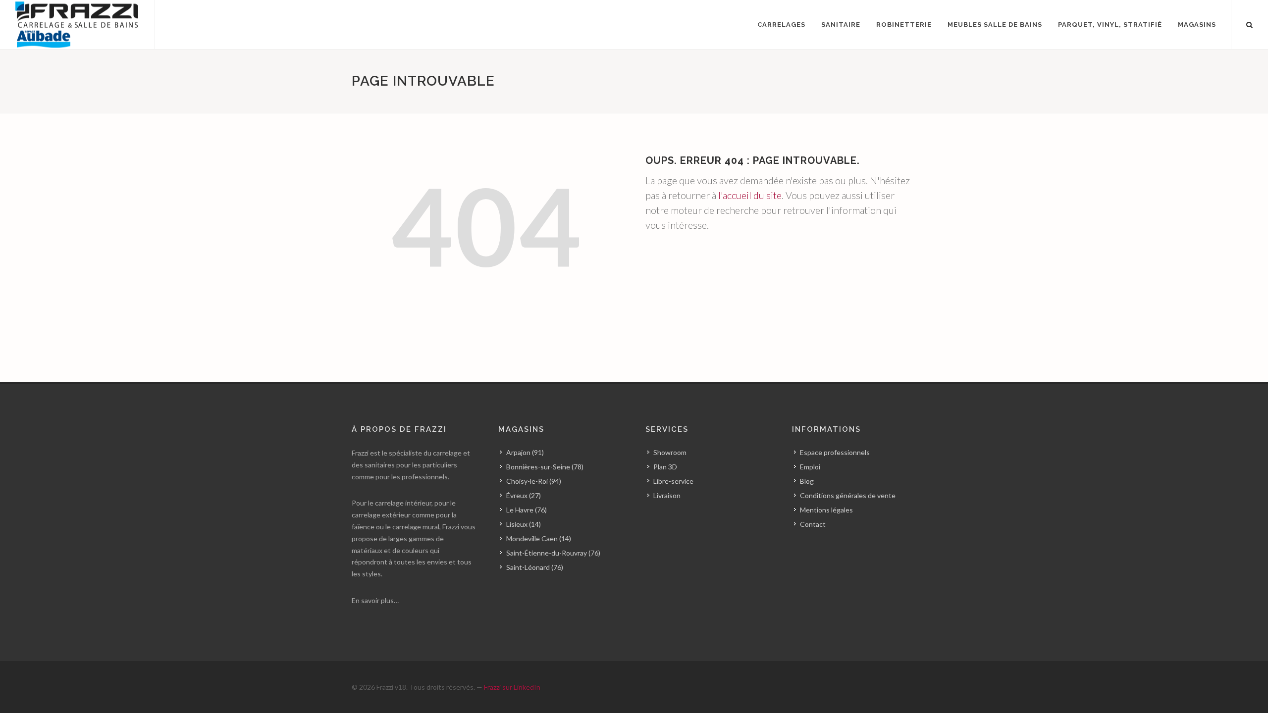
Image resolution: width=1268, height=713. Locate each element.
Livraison (667, 495)
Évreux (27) (523, 495)
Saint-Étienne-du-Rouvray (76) (553, 553)
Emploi (810, 466)
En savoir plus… (375, 600)
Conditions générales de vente (848, 495)
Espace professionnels (835, 452)
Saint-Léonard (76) (534, 567)
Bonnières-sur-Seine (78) (544, 466)
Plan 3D (665, 466)
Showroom (670, 452)
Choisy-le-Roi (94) (533, 481)
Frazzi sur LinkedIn (512, 687)
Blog (807, 481)
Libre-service (673, 481)
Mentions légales (826, 510)
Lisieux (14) (523, 524)
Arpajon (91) (525, 452)
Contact (813, 524)
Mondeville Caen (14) (538, 538)
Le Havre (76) (526, 510)
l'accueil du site (750, 195)
